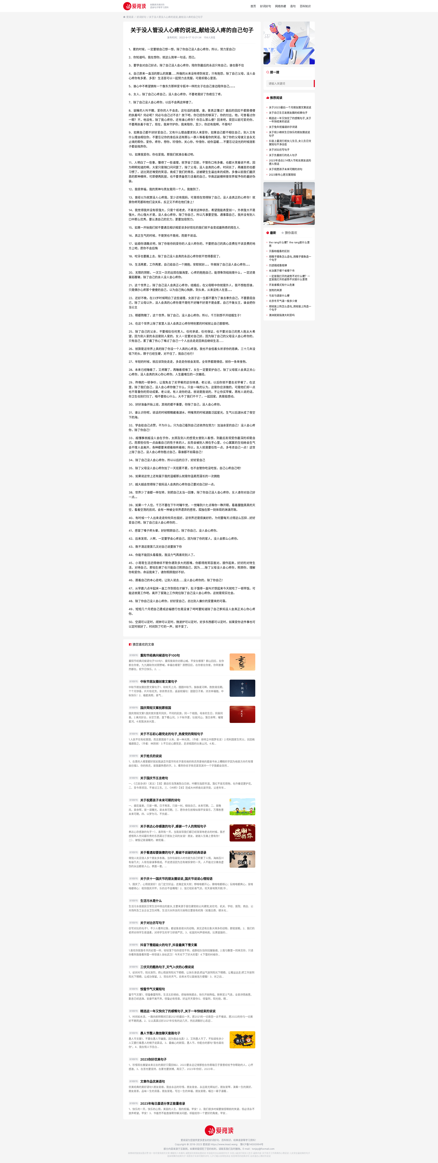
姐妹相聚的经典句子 (176, 1156)
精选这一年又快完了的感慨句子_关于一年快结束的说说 (178, 1011)
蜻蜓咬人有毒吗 (177, 1153)
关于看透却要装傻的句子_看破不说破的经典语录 (173, 852)
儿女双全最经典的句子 (299, 1153)
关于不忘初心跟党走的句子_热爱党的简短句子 (171, 734)
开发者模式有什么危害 (282, 284)
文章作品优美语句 (152, 1081)
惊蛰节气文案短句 (152, 989)
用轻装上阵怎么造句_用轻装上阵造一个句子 (290, 308)
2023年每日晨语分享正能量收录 (162, 1103)
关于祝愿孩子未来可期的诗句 (160, 800)
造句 (293, 6)
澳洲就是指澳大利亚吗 (282, 315)
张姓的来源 (275, 290)
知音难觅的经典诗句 (240, 1156)
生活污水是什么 (151, 901)
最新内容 (257, 1153)
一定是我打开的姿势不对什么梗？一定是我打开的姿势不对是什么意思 (289, 277)
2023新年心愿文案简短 (282, 174)
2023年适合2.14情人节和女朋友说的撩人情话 (290, 162)
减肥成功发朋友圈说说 (195, 1153)
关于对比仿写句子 (152, 923)
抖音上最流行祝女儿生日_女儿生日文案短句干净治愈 (290, 142)
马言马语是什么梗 (279, 295)
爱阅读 (129, 16)
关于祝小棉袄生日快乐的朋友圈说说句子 (289, 134)
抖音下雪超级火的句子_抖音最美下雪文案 (168, 945)
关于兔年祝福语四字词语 (283, 126)
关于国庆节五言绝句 (154, 778)
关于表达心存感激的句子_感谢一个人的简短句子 (173, 826)
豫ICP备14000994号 (251, 1144)
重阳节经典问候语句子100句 (160, 655)
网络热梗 (280, 6)
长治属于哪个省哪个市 (282, 270)
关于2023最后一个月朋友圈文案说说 (290, 107)
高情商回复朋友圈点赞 (138, 1153)
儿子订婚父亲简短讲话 (220, 1156)
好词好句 (265, 6)
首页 (253, 6)
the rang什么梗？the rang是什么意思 (289, 244)
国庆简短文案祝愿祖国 (155, 708)
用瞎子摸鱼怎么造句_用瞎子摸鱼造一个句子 (290, 258)
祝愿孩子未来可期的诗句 (197, 1156)
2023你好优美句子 (153, 1059)
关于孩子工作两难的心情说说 (275, 1153)
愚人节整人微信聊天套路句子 (160, 1033)
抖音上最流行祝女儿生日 (241, 1153)
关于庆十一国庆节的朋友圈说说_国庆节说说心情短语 (176, 879)
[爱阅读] (134, 6)
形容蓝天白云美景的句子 (218, 1153)
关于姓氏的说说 (151, 756)
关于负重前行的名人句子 (283, 155)
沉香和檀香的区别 (279, 251)
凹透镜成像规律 (278, 265)
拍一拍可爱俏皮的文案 (159, 1153)
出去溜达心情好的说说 (260, 1156)
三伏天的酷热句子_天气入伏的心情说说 (167, 967)
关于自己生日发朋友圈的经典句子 (288, 112)
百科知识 (305, 6)
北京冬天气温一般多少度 (283, 301)
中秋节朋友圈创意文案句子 (158, 681)
